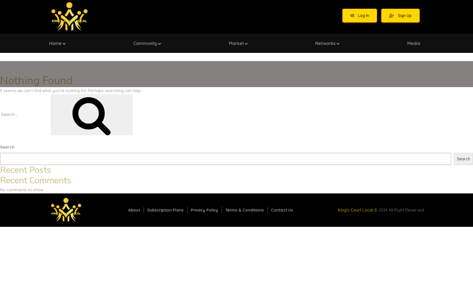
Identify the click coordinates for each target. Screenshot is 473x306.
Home (55, 43)
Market (236, 43)
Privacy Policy (204, 210)
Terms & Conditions (244, 210)
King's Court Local (355, 210)
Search (7, 147)
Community (145, 43)
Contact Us (282, 210)
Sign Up (404, 15)
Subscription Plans (165, 210)
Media (413, 43)
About (134, 210)
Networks (325, 43)
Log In (363, 15)
